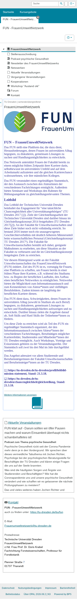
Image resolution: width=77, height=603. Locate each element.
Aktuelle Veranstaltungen (24, 422)
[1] (23, 214)
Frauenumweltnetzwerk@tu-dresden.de (27, 525)
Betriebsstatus (13, 594)
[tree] (38, 72)
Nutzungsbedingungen (29, 588)
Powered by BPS (62, 594)
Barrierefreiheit (67, 588)
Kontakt (13, 502)
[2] (11, 225)
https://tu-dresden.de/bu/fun (46, 512)
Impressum (50, 588)
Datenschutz (8, 588)
